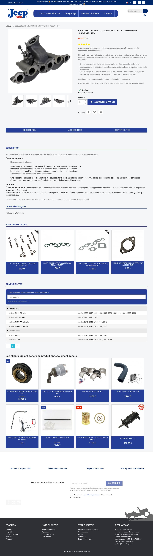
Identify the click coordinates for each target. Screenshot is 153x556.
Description (29, 130)
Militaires (9, 537)
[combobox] (76, 297)
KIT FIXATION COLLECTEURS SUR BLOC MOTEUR (22, 265)
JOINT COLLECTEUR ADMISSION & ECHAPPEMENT (57, 264)
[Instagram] (139, 2)
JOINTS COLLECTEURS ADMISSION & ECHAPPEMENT (93, 265)
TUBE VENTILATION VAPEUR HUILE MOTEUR (22, 439)
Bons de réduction (85, 539)
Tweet (94, 112)
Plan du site (46, 537)
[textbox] (76, 297)
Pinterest (100, 112)
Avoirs (80, 534)
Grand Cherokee (12, 534)
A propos (45, 532)
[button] (84, 44)
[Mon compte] (139, 16)
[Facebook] (134, 2)
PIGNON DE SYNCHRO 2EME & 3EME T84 (22, 392)
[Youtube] (143, 2)
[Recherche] (145, 11)
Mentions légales (48, 529)
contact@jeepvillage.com (124, 544)
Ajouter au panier (102, 101)
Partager (88, 112)
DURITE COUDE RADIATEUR (128, 391)
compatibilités (122, 130)
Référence (10, 213)
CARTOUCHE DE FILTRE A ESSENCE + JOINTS (92, 439)
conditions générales (92, 495)
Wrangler (9, 539)
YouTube (13, 502)
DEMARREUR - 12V (127, 438)
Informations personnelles (88, 529)
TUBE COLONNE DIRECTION (57, 438)
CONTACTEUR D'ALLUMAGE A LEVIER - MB (57, 392)
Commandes (83, 532)
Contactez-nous (48, 534)
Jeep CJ (9, 532)
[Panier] (143, 17)
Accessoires (75, 130)
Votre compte (86, 525)
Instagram (18, 502)
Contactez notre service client (39, 301)
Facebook (8, 502)
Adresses (81, 537)
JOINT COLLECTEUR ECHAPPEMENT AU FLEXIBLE (128, 264)
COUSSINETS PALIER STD (92, 391)
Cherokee (9, 529)
